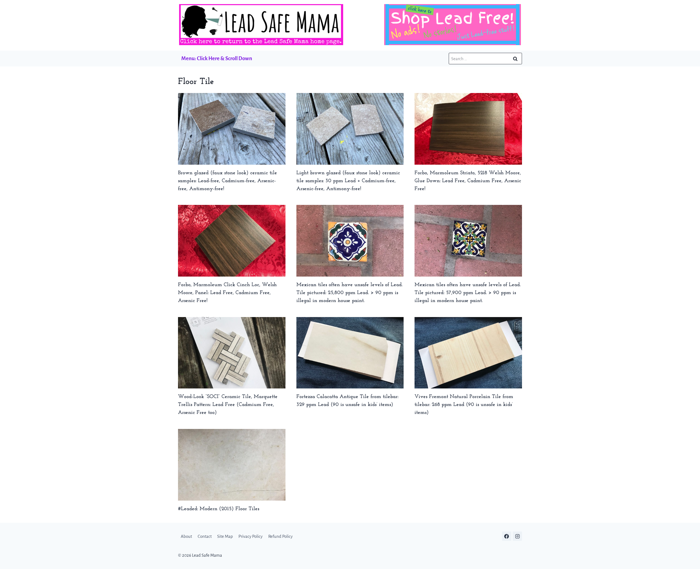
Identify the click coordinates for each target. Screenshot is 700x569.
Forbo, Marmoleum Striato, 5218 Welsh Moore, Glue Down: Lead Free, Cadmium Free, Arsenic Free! (468, 180)
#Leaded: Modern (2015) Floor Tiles (218, 509)
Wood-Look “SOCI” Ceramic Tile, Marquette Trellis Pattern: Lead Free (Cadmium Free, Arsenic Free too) (228, 404)
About (186, 536)
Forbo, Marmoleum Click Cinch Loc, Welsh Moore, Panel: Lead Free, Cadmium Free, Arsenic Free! (227, 292)
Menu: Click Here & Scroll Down (216, 58)
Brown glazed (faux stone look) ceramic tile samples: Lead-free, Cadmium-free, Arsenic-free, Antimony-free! (227, 180)
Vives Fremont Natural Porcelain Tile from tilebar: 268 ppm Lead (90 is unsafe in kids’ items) (464, 404)
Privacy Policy (250, 536)
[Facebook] (506, 536)
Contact (205, 536)
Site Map (225, 536)
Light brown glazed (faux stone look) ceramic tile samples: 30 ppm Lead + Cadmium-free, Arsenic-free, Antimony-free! (348, 180)
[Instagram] (517, 536)
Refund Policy (280, 536)
